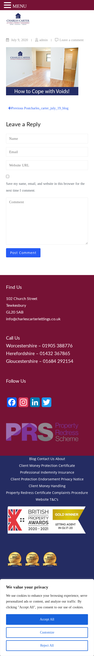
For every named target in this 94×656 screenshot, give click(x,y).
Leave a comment (72, 40)
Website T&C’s (47, 499)
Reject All (47, 645)
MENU (20, 6)
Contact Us (45, 458)
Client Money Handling (47, 486)
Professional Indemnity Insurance (47, 472)
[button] (8, 6)
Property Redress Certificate (28, 492)
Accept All (47, 619)
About (60, 458)
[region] (47, 617)
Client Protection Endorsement (35, 479)
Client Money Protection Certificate (47, 465)
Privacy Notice (72, 479)
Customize (47, 632)
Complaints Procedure (70, 492)
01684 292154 (58, 361)
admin (43, 40)
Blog (32, 458)
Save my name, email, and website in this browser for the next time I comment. (45, 187)
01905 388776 (57, 346)
